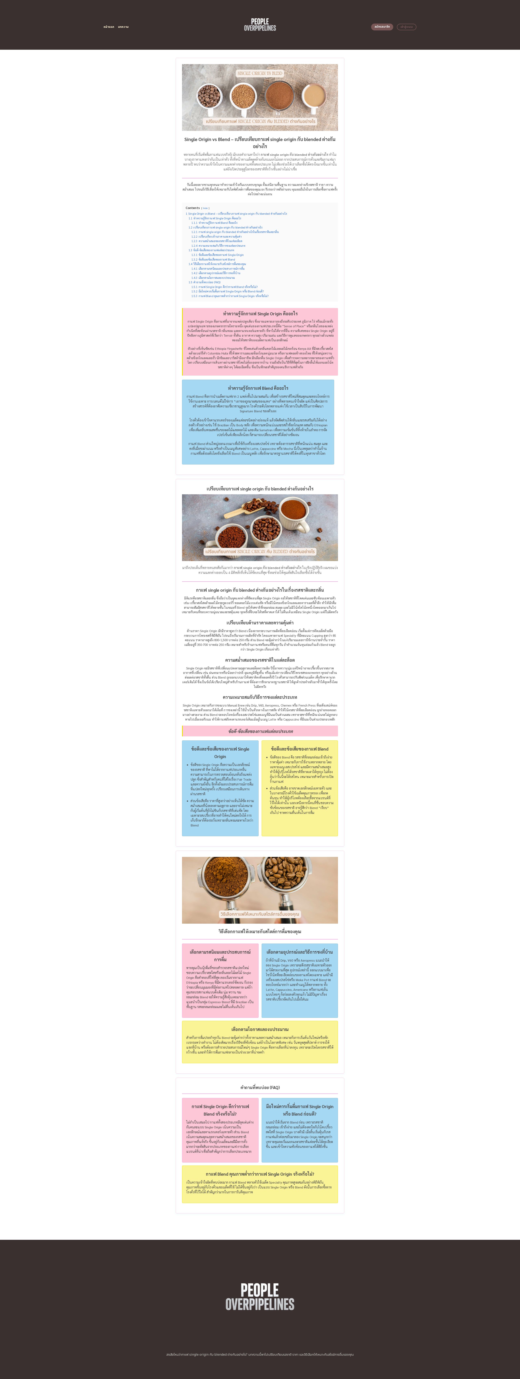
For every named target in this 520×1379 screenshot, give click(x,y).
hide (205, 208)
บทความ (123, 27)
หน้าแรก (109, 27)
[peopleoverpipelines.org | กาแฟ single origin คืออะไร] (260, 25)
